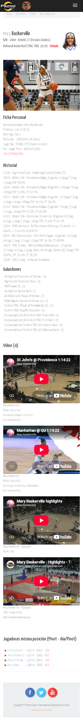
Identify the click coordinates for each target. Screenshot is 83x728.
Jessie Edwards (15, 655)
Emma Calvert (15, 650)
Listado (32, 14)
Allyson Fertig (15, 660)
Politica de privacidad (41, 710)
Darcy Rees (13, 665)
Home (9, 14)
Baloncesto (20, 14)
